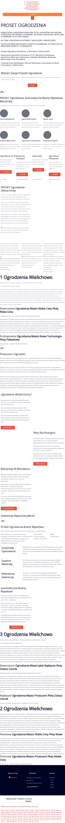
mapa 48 (14, 819)
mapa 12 (58, 810)
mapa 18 (31, 812)
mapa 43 (47, 816)
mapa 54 (47, 819)
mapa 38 (19, 816)
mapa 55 (53, 819)
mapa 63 (36, 821)
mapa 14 (8, 812)
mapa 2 (8, 810)
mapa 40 (31, 816)
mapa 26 (14, 814)
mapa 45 (58, 816)
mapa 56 (58, 819)
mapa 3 (13, 810)
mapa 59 (14, 821)
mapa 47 (8, 819)
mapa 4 (18, 810)
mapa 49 (19, 819)
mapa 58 (8, 821)
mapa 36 (8, 816)
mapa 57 (3, 821)
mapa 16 (19, 812)
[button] (32, 14)
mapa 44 (53, 816)
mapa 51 (31, 819)
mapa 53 (42, 819)
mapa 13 (3, 812)
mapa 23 (58, 812)
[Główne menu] (32, 18)
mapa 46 (3, 819)
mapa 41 (36, 816)
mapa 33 (53, 814)
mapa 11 (53, 810)
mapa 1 (3, 810)
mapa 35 (3, 816)
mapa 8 (37, 810)
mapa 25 (8, 814)
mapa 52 (36, 819)
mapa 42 (42, 816)
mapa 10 (47, 810)
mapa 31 (42, 814)
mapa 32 (47, 814)
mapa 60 (19, 821)
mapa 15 (14, 812)
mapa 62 (31, 821)
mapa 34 (58, 814)
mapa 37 (14, 816)
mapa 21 (47, 812)
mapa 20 (42, 812)
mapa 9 (42, 810)
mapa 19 (36, 812)
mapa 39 (25, 816)
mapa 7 (32, 810)
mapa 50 (25, 819)
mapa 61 (25, 821)
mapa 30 (36, 814)
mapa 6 (27, 810)
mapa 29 (31, 814)
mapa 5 (22, 810)
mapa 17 (25, 812)
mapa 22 (53, 812)
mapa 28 (25, 814)
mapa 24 (3, 814)
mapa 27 (19, 814)
